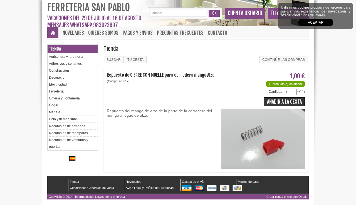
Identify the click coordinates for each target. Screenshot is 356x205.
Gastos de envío (193, 181)
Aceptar (315, 22)
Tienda (55, 49)
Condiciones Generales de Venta (92, 187)
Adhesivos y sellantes (65, 64)
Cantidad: (276, 92)
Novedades (73, 33)
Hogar (53, 105)
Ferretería (56, 91)
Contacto (217, 33)
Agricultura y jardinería (66, 57)
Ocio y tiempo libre (63, 119)
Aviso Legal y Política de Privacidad (150, 187)
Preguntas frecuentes (180, 33)
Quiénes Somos (103, 33)
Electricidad (58, 84)
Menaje (54, 112)
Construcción (59, 70)
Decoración (57, 77)
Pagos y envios (138, 33)
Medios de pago (248, 181)
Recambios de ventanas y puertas (68, 143)
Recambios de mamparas (68, 133)
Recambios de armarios (67, 126)
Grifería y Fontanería (64, 98)
